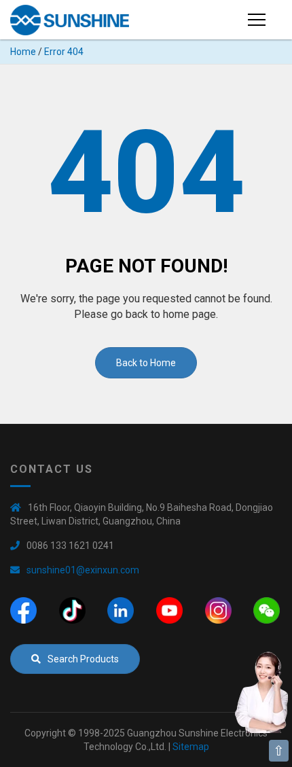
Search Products (83, 659)
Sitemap (190, 746)
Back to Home (146, 362)
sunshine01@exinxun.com (82, 570)
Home (23, 51)
